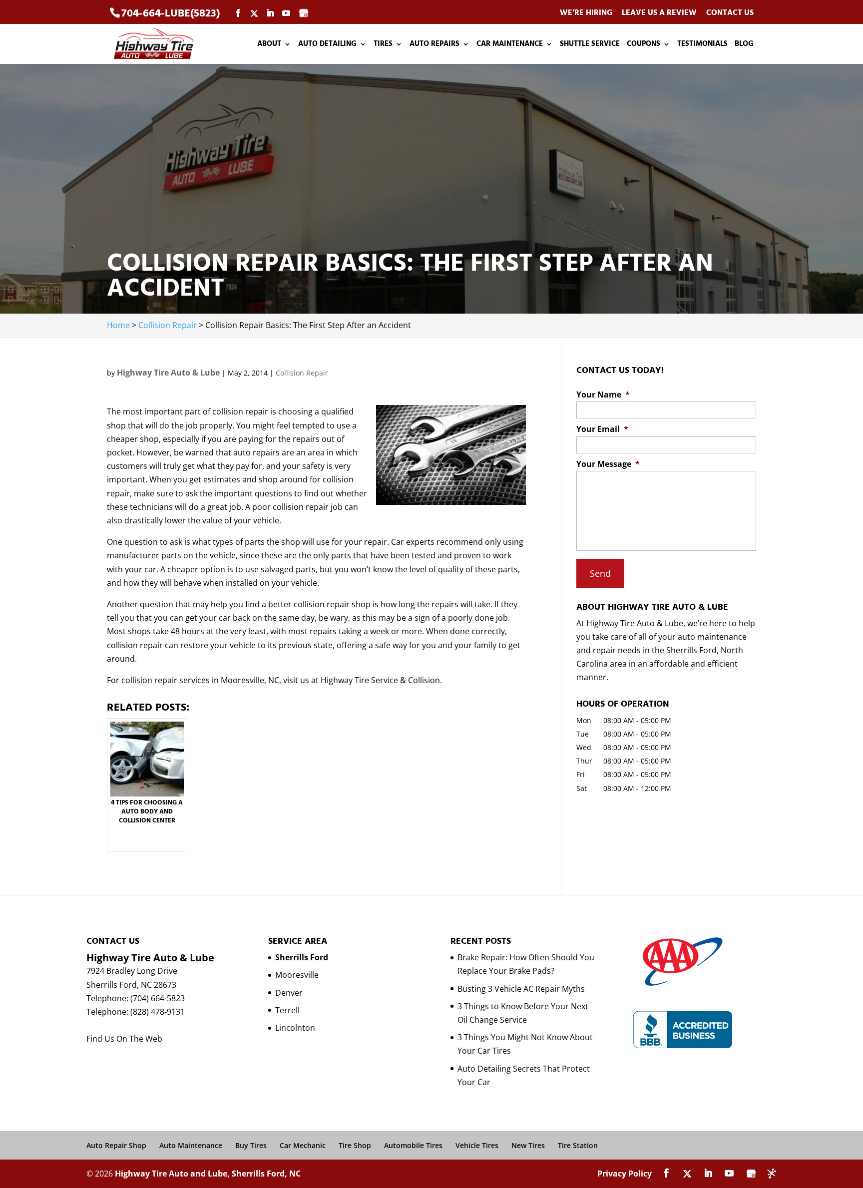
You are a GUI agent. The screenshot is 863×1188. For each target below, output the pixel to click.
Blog (744, 44)
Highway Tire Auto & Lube (168, 372)
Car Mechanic (303, 1145)
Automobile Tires (413, 1145)
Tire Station (578, 1145)
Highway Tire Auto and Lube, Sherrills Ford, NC (208, 1173)
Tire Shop (355, 1145)
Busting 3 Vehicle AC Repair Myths (521, 988)
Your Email (602, 429)
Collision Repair (302, 373)
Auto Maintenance (190, 1145)
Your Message (608, 464)
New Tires (528, 1145)
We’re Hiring (586, 13)
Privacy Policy (624, 1173)
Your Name (603, 395)
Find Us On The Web (124, 1038)
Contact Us (730, 13)
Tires (383, 44)
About (269, 44)
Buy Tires (251, 1145)
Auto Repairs (434, 44)
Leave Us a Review (659, 13)
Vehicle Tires (476, 1145)
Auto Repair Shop (116, 1145)
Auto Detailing (327, 44)
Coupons (643, 44)
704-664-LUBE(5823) (170, 13)
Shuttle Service (590, 44)
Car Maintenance (509, 44)
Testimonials (702, 44)
